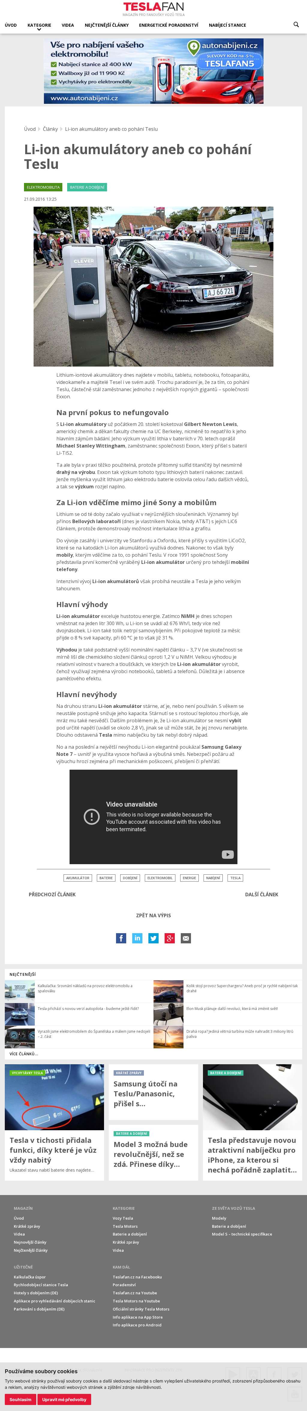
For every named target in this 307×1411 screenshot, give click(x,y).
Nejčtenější (23, 974)
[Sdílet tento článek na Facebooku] (121, 938)
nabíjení (213, 878)
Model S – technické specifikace (242, 1234)
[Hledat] (296, 24)
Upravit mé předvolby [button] (64, 1399)
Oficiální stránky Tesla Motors (141, 1309)
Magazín (23, 1208)
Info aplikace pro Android (137, 1325)
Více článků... (24, 1053)
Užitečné (23, 1267)
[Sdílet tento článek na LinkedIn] (137, 938)
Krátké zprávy (27, 1226)
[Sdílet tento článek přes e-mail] (186, 938)
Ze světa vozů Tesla (233, 1208)
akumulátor (77, 878)
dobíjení (130, 878)
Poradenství (124, 1284)
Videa (68, 25)
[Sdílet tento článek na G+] (170, 938)
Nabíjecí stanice (227, 25)
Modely (219, 1218)
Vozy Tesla (123, 1218)
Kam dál (121, 1267)
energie (189, 878)
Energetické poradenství (168, 25)
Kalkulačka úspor (30, 1277)
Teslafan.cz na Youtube (135, 1293)
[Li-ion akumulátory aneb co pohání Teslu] (153, 287)
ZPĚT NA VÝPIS (153, 915)
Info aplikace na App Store (138, 1317)
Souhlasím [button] (20, 1399)
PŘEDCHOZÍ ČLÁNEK (52, 894)
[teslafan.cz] (154, 71)
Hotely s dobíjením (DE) (36, 1293)
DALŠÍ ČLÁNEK (261, 894)
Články (50, 129)
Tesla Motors (125, 1226)
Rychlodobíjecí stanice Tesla (41, 1284)
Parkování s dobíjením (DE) (39, 1309)
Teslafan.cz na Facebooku (137, 1277)
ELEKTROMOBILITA (43, 187)
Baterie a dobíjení (130, 1234)
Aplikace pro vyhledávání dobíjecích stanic (54, 1301)
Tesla (235, 878)
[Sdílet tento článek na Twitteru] (153, 938)
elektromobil (160, 878)
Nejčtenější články (107, 25)
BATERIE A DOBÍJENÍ (87, 187)
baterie (106, 878)
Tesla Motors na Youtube (136, 1301)
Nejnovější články (30, 1242)
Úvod (11, 25)
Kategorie (39, 25)
